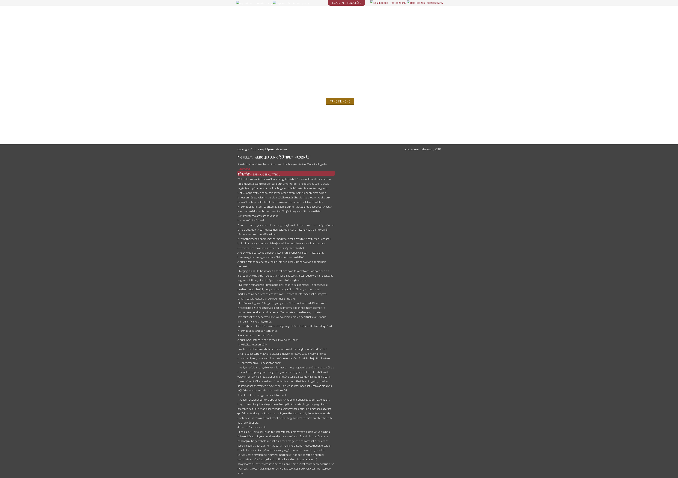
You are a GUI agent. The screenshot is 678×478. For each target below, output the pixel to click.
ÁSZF (438, 149)
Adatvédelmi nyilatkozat (418, 149)
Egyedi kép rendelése (346, 2)
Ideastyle (281, 149)
